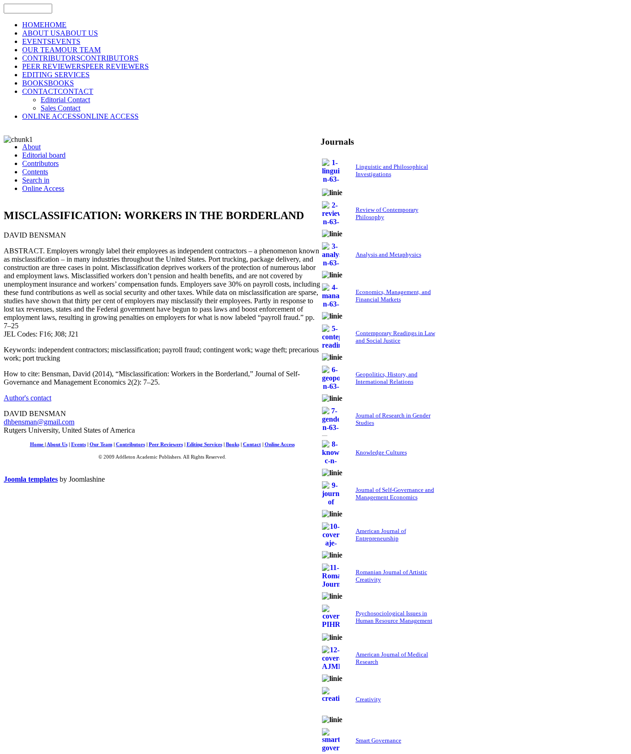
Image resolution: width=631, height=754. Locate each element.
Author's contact (27, 398)
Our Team (101, 444)
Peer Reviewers (166, 444)
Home (37, 444)
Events (78, 444)
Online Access (280, 444)
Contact (252, 444)
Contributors (130, 444)
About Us (57, 444)
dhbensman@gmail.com (39, 422)
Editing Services (204, 444)
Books (232, 444)
